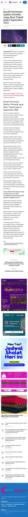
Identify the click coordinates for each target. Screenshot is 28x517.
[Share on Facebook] (10, 45)
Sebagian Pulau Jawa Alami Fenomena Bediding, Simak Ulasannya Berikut (13, 95)
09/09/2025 (5, 26)
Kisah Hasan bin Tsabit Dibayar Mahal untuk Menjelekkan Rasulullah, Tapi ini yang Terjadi (15, 476)
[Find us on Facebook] (1, 513)
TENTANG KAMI (8, 504)
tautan (16, 197)
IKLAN (2, 504)
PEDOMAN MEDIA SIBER (19, 504)
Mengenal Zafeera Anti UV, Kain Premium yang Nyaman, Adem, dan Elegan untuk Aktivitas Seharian (15, 439)
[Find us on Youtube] (7, 513)
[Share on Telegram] (23, 45)
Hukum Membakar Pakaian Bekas (13, 457)
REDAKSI (4, 506)
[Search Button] (20, 2)
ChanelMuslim (10, 496)
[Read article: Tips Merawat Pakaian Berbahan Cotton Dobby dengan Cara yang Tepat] (14, 404)
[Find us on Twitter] (3, 513)
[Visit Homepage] (13, 2)
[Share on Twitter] (14, 45)
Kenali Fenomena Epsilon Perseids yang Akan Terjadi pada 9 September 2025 (13, 244)
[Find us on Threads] (11, 513)
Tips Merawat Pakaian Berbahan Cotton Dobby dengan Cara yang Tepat (12, 416)
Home (4, 9)
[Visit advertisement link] (14, 251)
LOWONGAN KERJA (11, 506)
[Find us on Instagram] (5, 513)
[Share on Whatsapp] (18, 45)
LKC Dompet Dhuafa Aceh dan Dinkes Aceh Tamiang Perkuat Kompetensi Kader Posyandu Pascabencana (16, 431)
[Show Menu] (2, 2)
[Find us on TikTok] (9, 513)
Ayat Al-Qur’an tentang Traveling (13, 452)
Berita (8, 9)
